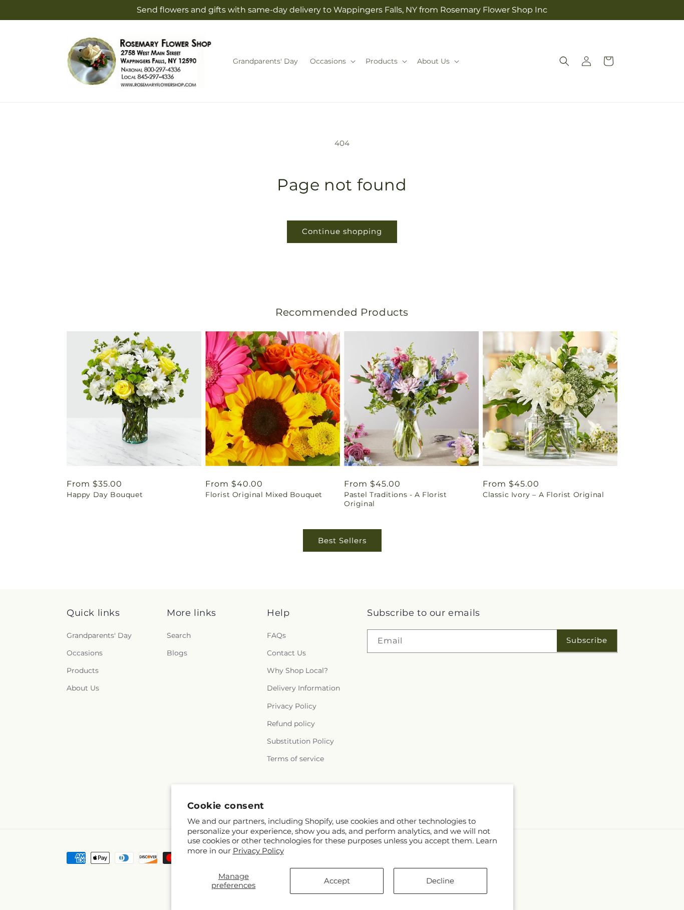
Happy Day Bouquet (105, 494)
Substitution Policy (300, 741)
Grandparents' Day (99, 635)
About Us (83, 688)
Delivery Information (303, 688)
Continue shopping (342, 231)
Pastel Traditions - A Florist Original (395, 499)
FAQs (276, 635)
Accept (337, 880)
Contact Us (286, 652)
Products (83, 670)
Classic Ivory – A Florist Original (543, 494)
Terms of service (295, 758)
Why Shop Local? (297, 670)
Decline (440, 880)
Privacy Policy (258, 850)
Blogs (177, 652)
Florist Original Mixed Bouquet (263, 494)
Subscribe (586, 640)
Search (179, 635)
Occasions (85, 652)
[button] (332, 61)
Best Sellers (342, 540)
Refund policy (291, 723)
